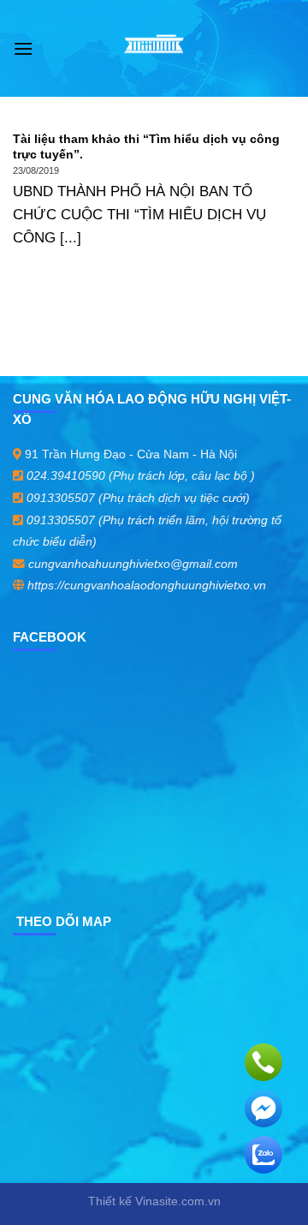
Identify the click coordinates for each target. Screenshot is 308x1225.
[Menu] (23, 48)
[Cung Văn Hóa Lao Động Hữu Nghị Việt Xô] (154, 49)
